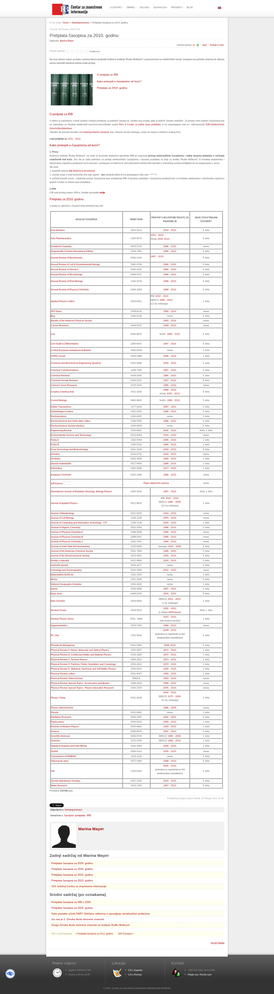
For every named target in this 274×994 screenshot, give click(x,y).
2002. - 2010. (162, 296)
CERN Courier (58, 356)
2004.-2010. (164, 239)
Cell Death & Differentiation (64, 343)
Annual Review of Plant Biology (67, 281)
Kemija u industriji (60, 560)
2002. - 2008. (175, 546)
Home (66, 22)
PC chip (55, 635)
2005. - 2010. (173, 393)
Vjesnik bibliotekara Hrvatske (65, 781)
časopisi (69, 815)
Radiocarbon (57, 722)
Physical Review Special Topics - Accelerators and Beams (80, 683)
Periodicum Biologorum (63, 645)
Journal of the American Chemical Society (72, 551)
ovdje (102, 192)
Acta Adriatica (58, 230)
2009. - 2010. (170, 630)
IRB (89, 815)
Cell (53, 334)
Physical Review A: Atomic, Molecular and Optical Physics (80, 650)
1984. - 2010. (170, 458)
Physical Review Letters (63, 673)
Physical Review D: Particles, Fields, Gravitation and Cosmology (83, 664)
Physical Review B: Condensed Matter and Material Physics (81, 654)
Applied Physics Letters (63, 301)
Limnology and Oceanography (66, 570)
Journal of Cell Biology (62, 518)
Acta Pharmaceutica (61, 238)
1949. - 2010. (170, 325)
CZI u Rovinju (135, 974)
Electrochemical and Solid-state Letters (70, 421)
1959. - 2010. (170, 722)
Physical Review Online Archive (67, 678)
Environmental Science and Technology (71, 435)
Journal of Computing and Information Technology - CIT (79, 522)
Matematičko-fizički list (62, 574)
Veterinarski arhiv (59, 761)
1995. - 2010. (170, 311)
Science (55, 731)
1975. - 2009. (174, 696)
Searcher (55, 740)
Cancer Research (60, 325)
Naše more (56, 593)
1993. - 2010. (170, 320)
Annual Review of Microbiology (66, 274)
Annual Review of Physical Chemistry (70, 289)
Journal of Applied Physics (64, 503)
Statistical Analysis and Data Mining (69, 746)
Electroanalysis (58, 416)
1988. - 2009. (170, 707)
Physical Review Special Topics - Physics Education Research (82, 688)
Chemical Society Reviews (64, 380)
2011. (71, 139)
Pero (121, 124)
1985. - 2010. (166, 300)
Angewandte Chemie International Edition (72, 251)
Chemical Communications (64, 370)
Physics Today (58, 697)
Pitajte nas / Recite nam (200, 974)
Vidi (53, 771)
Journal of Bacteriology (62, 513)
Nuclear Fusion (58, 610)
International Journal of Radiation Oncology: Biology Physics (81, 491)
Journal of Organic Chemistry (65, 527)
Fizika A (55, 440)
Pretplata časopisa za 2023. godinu (72, 880)
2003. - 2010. (157, 235)
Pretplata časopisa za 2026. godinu (72, 863)
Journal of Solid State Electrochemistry (70, 546)
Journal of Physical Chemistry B (67, 537)
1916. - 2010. (170, 454)
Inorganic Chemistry (61, 474)
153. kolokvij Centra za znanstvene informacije (78, 886)
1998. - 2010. (170, 251)
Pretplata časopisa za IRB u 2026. (71, 902)
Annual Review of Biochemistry (66, 257)
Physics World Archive (62, 707)
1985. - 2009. (174, 502)
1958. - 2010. (170, 673)
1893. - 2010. (170, 678)
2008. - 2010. (170, 746)
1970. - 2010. (170, 650)
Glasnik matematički (61, 463)
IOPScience (57, 483)
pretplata (80, 815)
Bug (53, 316)
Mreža (54, 579)
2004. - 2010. (170, 230)
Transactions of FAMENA (63, 756)
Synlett (54, 751)
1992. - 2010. (170, 608)
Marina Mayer (67, 40)
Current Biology (59, 400)
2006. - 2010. (170, 430)
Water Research (59, 785)
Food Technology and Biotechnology (69, 449)
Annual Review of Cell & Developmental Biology (75, 264)
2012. (78, 139)
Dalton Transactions (61, 407)
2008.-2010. (170, 645)
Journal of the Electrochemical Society (70, 555)
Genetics (55, 454)
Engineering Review (61, 430)
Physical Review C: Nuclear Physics (69, 659)
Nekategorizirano (80, 22)
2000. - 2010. (170, 363)
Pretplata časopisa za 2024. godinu (72, 874)
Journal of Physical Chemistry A (67, 532)
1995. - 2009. (174, 736)
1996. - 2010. (170, 246)
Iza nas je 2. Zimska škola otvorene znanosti (77, 919)
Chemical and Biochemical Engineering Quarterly (76, 363)
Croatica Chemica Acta (62, 391)
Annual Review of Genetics (64, 269)
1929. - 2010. (170, 726)
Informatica (56, 468)
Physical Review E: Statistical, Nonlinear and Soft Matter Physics (83, 669)
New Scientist (58, 601)
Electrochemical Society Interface (67, 426)
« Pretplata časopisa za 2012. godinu (94, 933)
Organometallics (59, 625)
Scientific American (60, 736)
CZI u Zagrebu (135, 970)
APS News (56, 311)
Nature (54, 589)
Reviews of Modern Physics (65, 726)
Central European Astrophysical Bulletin (71, 350)
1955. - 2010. (170, 518)
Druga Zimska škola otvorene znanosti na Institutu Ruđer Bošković (90, 924)
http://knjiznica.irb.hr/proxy (82, 171)
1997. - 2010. (157, 256)
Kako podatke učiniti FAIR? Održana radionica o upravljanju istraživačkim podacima (100, 913)
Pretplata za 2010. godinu (112, 87)
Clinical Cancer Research (64, 385)
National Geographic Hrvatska (66, 584)
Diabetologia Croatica (62, 411)
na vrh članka (217, 943)
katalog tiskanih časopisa (96, 132)
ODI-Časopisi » (126, 933)
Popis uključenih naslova (156, 483)
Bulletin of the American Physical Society (71, 320)
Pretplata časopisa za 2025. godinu (72, 868)
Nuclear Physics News (62, 619)
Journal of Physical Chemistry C (67, 541)
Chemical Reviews (60, 375)
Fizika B (55, 444)
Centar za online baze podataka (144, 124)
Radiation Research (61, 717)
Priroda (54, 712)
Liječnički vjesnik (59, 565)
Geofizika (55, 458)
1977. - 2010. (170, 468)
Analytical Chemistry (61, 246)
